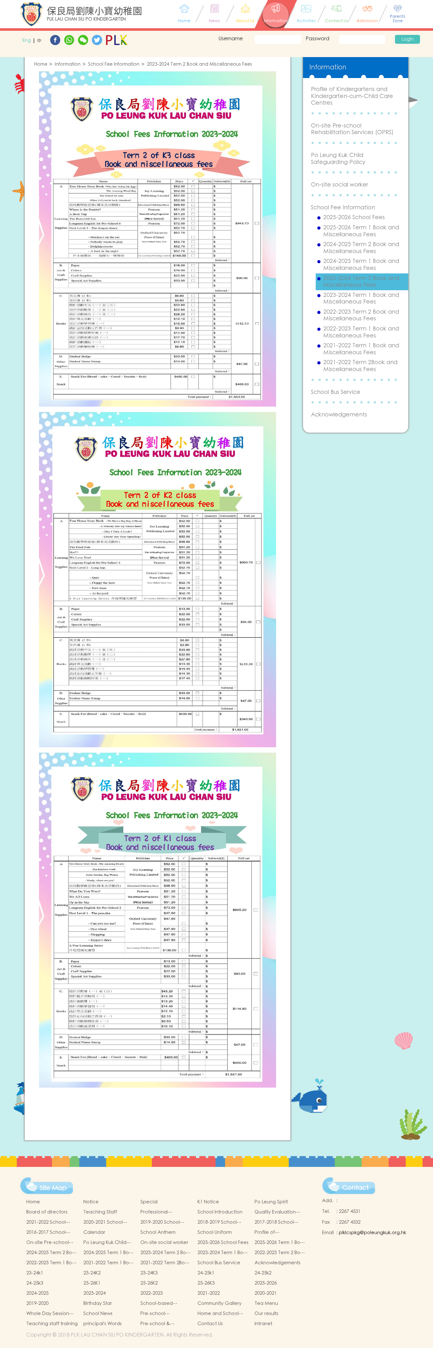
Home (40, 64)
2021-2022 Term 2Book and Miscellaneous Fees (360, 366)
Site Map (53, 1188)
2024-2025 (37, 1293)
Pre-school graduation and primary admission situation (160, 1313)
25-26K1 (91, 1283)
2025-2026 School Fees (354, 217)
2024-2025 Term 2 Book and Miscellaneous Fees (361, 248)
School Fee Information (113, 64)
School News (98, 1313)
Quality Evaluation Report (275, 1212)
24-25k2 (263, 1273)
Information (68, 64)
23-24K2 (91, 1273)
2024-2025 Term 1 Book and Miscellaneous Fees (361, 265)
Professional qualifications (155, 1212)
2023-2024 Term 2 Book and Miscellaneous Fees (199, 64)
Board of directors (47, 1212)
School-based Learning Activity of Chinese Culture (162, 1303)
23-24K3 (149, 1273)
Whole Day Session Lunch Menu (47, 1313)
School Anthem (158, 1232)
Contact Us (210, 1323)
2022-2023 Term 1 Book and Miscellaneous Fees (361, 332)
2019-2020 (37, 1303)
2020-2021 (266, 1293)
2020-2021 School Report (103, 1222)
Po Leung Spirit (271, 1202)
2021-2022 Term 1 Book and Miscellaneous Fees (361, 349)
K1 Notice (208, 1202)
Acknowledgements (339, 415)
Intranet (263, 1323)
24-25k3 (34, 1283)
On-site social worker (339, 185)
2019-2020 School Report (160, 1222)
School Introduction (219, 1212)
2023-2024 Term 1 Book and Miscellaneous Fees (361, 298)
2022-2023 (151, 1293)
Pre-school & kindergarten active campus (163, 1323)
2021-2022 (208, 1293)
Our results (266, 1313)
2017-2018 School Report (274, 1222)
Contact (355, 1187)
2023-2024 (94, 1293)
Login (408, 39)
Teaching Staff (100, 1212)
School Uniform (214, 1232)
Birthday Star (97, 1303)
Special (149, 1202)
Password (317, 38)
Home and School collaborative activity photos (221, 1313)
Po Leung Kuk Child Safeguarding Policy (338, 158)
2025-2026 (266, 1283)
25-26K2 (149, 1283)
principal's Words (102, 1323)
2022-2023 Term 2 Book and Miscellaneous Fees (361, 315)
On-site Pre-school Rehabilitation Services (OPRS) (352, 129)
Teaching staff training (52, 1323)
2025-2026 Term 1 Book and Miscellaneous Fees (361, 231)
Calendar (94, 1232)
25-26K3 (206, 1283)
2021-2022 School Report (46, 1222)
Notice (91, 1202)
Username (230, 38)
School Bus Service (335, 392)
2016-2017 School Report (46, 1232)
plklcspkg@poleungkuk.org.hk (372, 1232)
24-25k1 (205, 1273)
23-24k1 (34, 1273)
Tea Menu (266, 1303)
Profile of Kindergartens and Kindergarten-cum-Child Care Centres (352, 96)
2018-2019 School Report (217, 1222)
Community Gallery (219, 1303)
